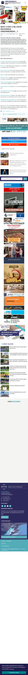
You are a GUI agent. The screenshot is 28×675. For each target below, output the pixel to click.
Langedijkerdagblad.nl (11, 1)
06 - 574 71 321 (19, 131)
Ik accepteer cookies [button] (14, 672)
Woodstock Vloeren (5, 95)
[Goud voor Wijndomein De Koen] (4, 388)
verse (13, 111)
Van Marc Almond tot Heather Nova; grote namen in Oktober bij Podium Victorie (18, 171)
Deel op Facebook (15, 138)
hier (5, 105)
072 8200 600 (6, 497)
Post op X (14, 141)
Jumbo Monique (8, 61)
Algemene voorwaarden (6, 541)
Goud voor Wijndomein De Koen (17, 385)
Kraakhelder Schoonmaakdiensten (9, 99)
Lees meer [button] (11, 669)
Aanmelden (5, 517)
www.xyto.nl (6, 500)
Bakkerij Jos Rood (5, 77)
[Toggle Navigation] (25, 3)
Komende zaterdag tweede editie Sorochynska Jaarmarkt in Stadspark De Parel (18, 374)
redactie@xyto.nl (6, 498)
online (3, 111)
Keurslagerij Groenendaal (7, 90)
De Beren (3, 65)
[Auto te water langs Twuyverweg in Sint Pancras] (4, 349)
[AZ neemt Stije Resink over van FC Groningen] (4, 394)
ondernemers (8, 111)
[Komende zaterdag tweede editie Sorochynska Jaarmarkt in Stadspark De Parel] (4, 375)
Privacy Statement (5, 545)
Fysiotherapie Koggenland (7, 82)
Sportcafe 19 (17, 61)
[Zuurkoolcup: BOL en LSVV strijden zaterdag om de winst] (4, 381)
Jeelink (2, 61)
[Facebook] (2, 506)
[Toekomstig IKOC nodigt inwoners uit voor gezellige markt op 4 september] (4, 355)
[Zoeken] (25, 178)
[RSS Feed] (10, 506)
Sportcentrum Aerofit (6, 70)
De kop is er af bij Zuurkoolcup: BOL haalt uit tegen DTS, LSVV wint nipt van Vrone (18, 368)
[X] (5, 506)
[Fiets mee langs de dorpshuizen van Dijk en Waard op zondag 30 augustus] (4, 362)
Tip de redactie (15, 144)
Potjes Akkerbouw (5, 86)
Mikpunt (2, 74)
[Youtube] (7, 506)
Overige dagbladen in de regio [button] (8, 537)
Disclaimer (3, 543)
